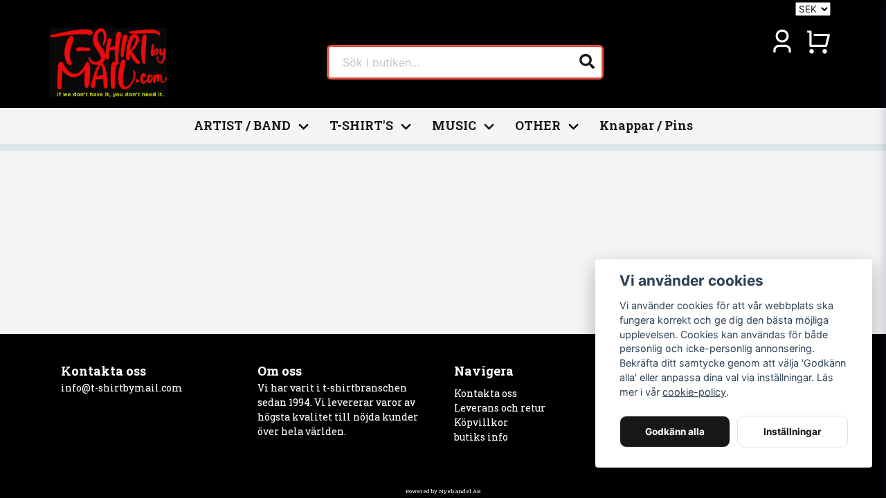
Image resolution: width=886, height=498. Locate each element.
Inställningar (792, 431)
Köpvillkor (481, 422)
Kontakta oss (485, 393)
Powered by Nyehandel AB (443, 491)
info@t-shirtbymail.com (122, 387)
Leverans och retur (499, 407)
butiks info (481, 436)
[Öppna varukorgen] (818, 41)
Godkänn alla (675, 431)
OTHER (538, 125)
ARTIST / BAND (242, 125)
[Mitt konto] (782, 41)
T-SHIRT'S (361, 125)
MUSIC (454, 125)
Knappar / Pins (646, 125)
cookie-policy (694, 392)
